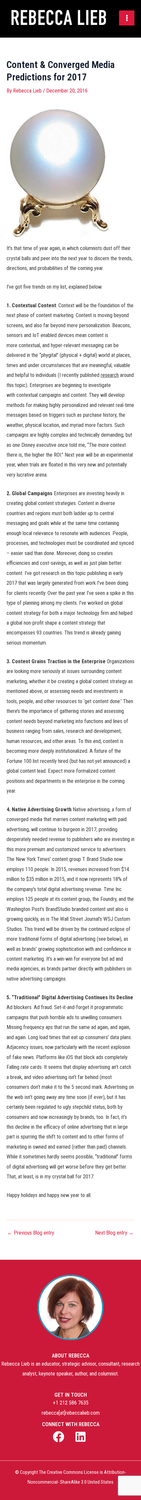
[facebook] (60, 1436)
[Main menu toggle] (126, 18)
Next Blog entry (114, 1233)
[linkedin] (81, 1436)
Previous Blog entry (30, 1233)
